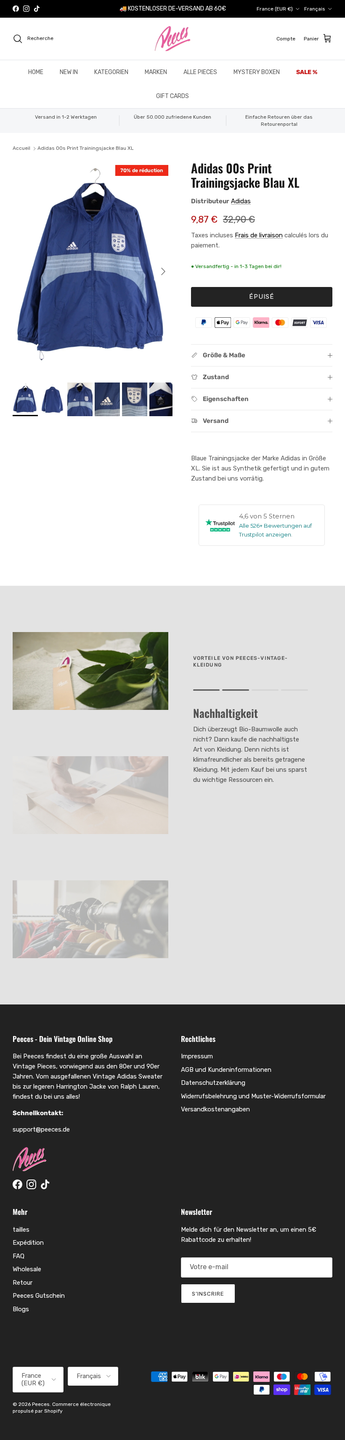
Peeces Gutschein (39, 1295)
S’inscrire (208, 1294)
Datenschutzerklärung (213, 1083)
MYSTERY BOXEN (257, 72)
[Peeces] (173, 38)
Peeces (41, 1404)
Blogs (21, 1309)
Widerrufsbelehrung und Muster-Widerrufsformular (253, 1096)
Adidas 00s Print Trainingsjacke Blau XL (85, 148)
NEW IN (69, 72)
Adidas (241, 201)
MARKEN (156, 72)
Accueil (21, 148)
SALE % (306, 72)
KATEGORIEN (111, 72)
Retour (22, 1282)
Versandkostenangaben (215, 1109)
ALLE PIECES (200, 72)
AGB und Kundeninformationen (226, 1069)
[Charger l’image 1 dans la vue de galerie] (92, 267)
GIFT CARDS (172, 96)
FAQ (18, 1256)
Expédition (28, 1242)
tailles (21, 1229)
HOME (35, 72)
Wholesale (27, 1269)
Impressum (197, 1056)
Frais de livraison (259, 235)
